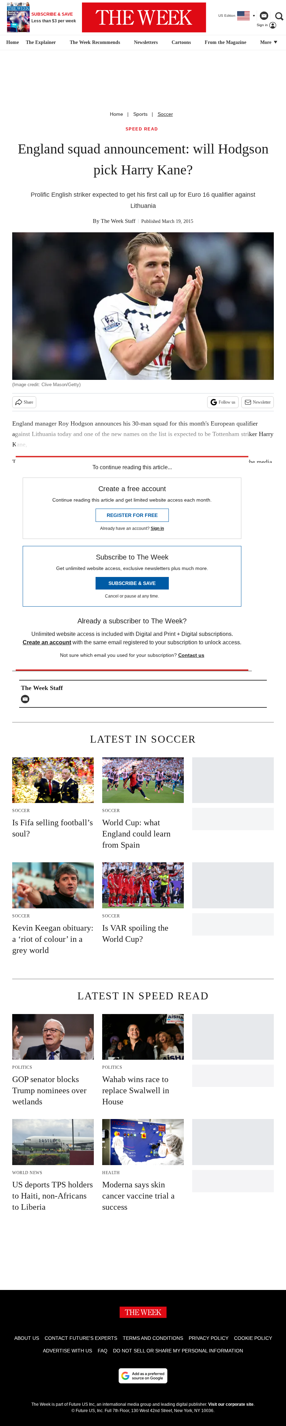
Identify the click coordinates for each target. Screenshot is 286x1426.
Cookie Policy (253, 1338)
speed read (142, 129)
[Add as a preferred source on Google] (143, 1375)
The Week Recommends (95, 42)
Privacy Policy (208, 1338)
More (266, 42)
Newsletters (146, 42)
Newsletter (262, 402)
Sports (140, 114)
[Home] (12, 42)
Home (116, 114)
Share (28, 402)
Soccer (165, 114)
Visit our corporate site (231, 1404)
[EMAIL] (27, 699)
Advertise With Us (67, 1350)
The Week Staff (118, 221)
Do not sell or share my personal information (178, 1350)
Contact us (191, 655)
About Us (26, 1338)
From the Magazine (225, 42)
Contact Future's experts (81, 1338)
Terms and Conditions (153, 1338)
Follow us (227, 402)
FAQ (102, 1350)
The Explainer (41, 42)
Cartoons (181, 42)
